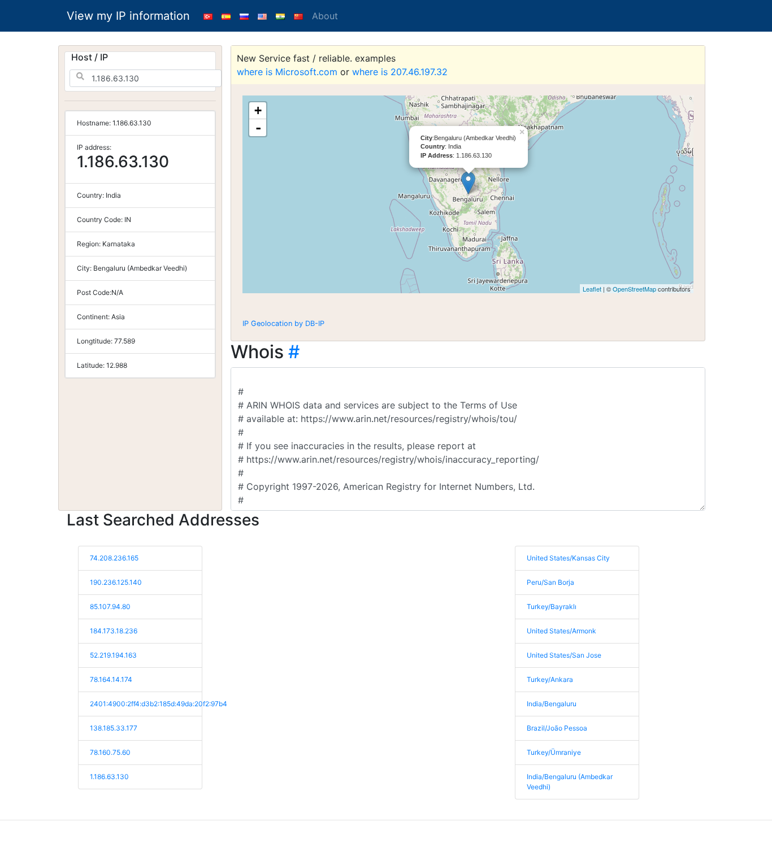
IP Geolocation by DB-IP (283, 323)
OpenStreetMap (634, 288)
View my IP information (128, 16)
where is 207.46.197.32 (400, 71)
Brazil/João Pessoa (557, 728)
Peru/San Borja (550, 582)
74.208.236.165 (114, 558)
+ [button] (258, 110)
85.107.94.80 (110, 606)
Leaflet (592, 288)
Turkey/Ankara (550, 679)
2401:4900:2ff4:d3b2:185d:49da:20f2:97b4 (158, 703)
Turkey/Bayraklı (551, 606)
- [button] (258, 128)
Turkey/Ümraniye (554, 752)
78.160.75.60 (110, 752)
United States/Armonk (561, 631)
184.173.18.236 (113, 631)
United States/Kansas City (568, 558)
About (325, 15)
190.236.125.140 (116, 582)
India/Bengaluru (551, 703)
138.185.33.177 (113, 728)
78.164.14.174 (111, 679)
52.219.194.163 (113, 655)
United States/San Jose (564, 655)
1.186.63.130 (109, 776)
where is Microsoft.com (287, 71)
